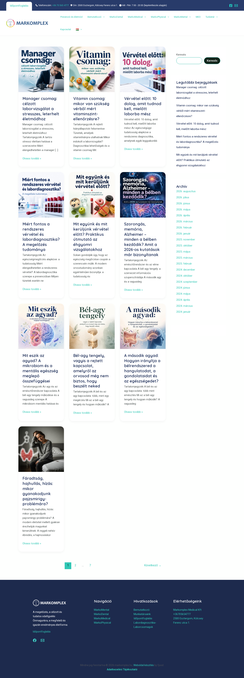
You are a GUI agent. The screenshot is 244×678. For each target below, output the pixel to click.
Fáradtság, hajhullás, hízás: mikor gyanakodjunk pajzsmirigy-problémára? (38, 491)
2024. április (183, 299)
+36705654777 (182, 614)
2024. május (183, 293)
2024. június (183, 287)
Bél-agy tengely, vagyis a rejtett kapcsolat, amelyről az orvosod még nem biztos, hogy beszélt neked (91, 371)
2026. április (183, 215)
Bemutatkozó (94, 17)
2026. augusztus (186, 191)
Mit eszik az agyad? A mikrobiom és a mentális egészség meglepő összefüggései (40, 368)
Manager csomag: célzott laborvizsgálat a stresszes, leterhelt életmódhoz (41, 108)
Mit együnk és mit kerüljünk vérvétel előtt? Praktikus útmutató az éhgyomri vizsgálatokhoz (91, 236)
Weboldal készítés (143, 665)
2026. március (184, 221)
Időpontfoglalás (19, 5)
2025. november (185, 239)
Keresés (181, 54)
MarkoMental (181, 17)
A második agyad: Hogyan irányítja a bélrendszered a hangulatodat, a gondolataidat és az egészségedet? (142, 368)
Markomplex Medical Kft (187, 609)
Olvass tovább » (32, 158)
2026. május (183, 209)
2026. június (183, 203)
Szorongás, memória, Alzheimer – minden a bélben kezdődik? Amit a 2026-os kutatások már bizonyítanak (142, 239)
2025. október (184, 245)
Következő (152, 565)
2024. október (184, 275)
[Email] (236, 5)
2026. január (183, 233)
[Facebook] (230, 5)
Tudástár (210, 17)
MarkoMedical (135, 17)
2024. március (184, 306)
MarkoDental (116, 17)
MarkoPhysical (158, 17)
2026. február (184, 227)
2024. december (185, 269)
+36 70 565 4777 (60, 5)
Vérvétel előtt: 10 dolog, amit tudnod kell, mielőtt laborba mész (142, 106)
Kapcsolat (65, 29)
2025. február (184, 263)
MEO (198, 17)
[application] (103, 17)
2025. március (184, 257)
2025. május (183, 251)
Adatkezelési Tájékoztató (122, 669)
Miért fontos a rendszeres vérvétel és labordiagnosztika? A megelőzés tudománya (41, 236)
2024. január (183, 311)
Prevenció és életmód (71, 17)
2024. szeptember (186, 281)
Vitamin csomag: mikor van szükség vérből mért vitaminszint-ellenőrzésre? (91, 108)
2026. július (182, 197)
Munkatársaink (142, 614)
